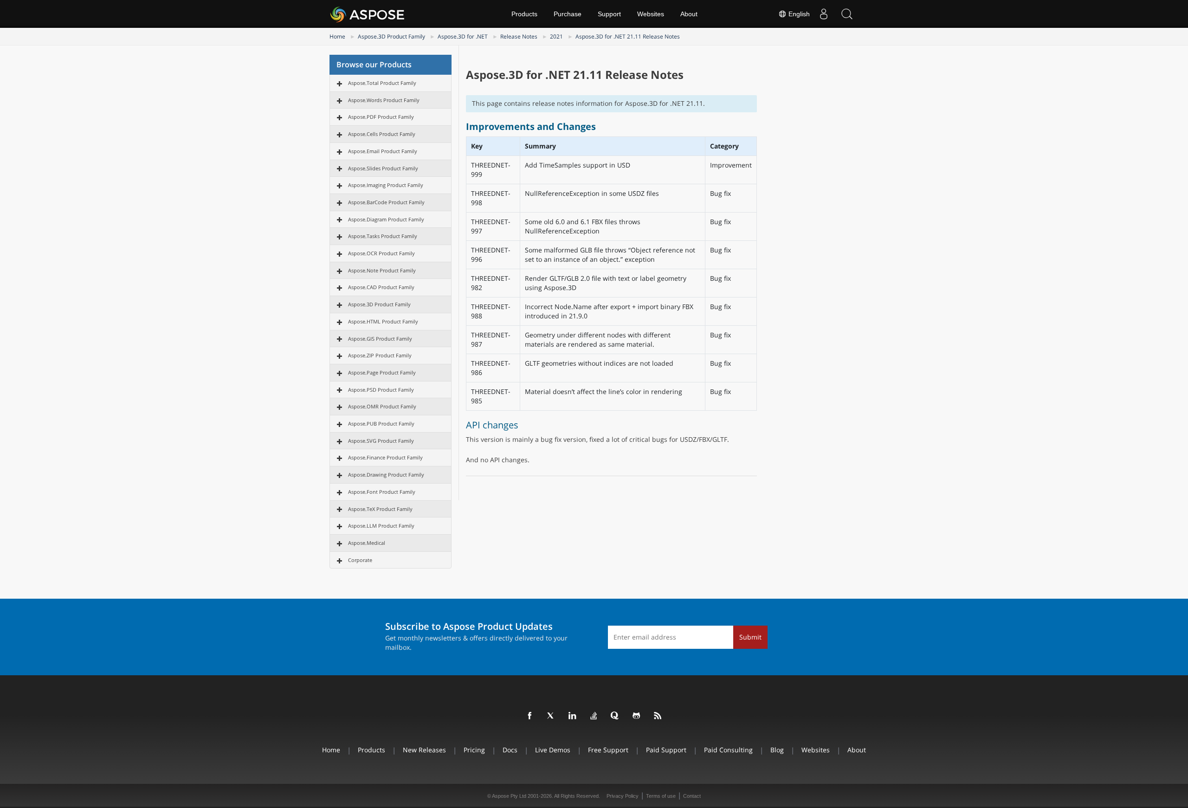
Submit (750, 637)
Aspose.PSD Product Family (381, 389)
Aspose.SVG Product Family (381, 440)
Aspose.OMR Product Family (382, 406)
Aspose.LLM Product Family (381, 525)
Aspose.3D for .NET (463, 36)
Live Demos (552, 749)
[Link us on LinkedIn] (573, 716)
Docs (510, 749)
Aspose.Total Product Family (382, 82)
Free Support (608, 749)
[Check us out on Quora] (615, 716)
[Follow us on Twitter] (551, 716)
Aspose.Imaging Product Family (385, 184)
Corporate (360, 559)
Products (524, 14)
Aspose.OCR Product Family (381, 253)
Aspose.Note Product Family (382, 270)
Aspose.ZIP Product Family (380, 355)
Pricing (474, 749)
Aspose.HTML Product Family (383, 321)
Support (609, 14)
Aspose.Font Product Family (381, 491)
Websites (650, 14)
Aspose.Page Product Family (382, 372)
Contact (692, 796)
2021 (556, 36)
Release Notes (518, 36)
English (798, 14)
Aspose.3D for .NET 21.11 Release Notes (627, 36)
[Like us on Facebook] (530, 716)
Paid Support (666, 749)
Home (337, 36)
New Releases (424, 749)
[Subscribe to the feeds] (658, 716)
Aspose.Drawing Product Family (386, 474)
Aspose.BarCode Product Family (386, 202)
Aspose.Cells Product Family (381, 133)
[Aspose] (367, 14)
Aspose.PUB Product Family (381, 423)
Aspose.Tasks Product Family (382, 236)
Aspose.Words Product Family (384, 100)
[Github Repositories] (637, 716)
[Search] (847, 14)
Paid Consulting (728, 749)
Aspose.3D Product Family (391, 36)
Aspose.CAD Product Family (381, 287)
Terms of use (661, 796)
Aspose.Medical (366, 542)
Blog (777, 749)
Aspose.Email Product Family (382, 151)
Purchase (567, 14)
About (688, 14)
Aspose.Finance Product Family (385, 457)
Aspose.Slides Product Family (383, 168)
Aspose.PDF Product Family (381, 116)
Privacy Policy (623, 796)
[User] (823, 14)
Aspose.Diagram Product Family (386, 219)
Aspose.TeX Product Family (380, 508)
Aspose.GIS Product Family (380, 338)
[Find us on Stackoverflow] (594, 716)
